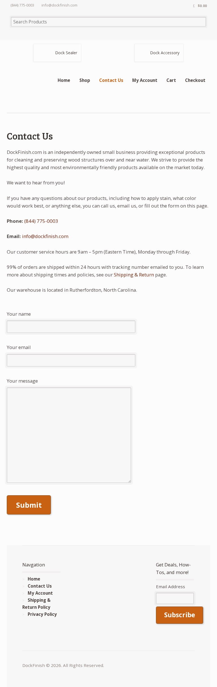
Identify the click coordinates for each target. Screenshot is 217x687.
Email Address (170, 586)
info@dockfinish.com (45, 236)
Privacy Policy (42, 614)
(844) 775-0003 (41, 221)
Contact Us (111, 80)
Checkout (195, 80)
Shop (84, 80)
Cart (171, 80)
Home (64, 80)
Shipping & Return (134, 274)
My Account (144, 80)
